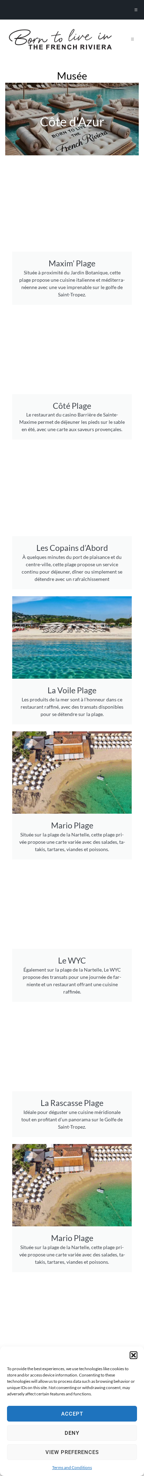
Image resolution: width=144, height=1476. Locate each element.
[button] (133, 1355)
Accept (72, 1414)
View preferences (72, 1452)
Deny (72, 1433)
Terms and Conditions (72, 1467)
